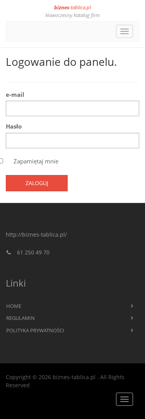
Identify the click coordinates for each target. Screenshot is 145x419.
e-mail (15, 94)
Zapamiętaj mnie (36, 161)
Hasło (14, 126)
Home (13, 305)
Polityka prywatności (35, 330)
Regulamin (20, 317)
